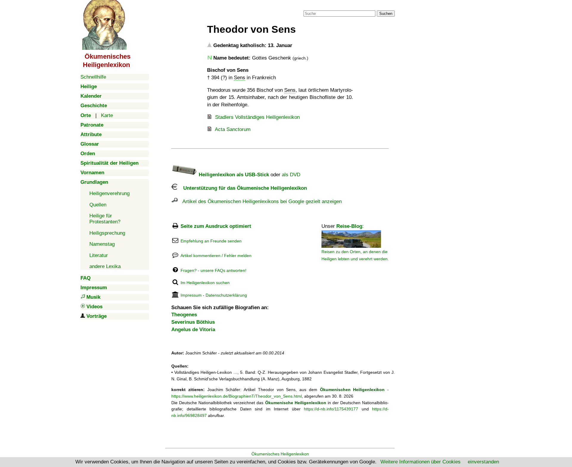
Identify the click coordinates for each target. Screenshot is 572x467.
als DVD (291, 175)
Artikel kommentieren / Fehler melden (216, 255)
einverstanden (483, 462)
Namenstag (102, 244)
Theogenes (184, 314)
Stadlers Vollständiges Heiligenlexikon (257, 117)
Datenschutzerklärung (226, 295)
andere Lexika (105, 266)
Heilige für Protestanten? (104, 219)
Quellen (97, 205)
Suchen (385, 13)
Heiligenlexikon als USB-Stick (233, 175)
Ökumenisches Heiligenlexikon (280, 454)
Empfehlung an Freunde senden (211, 241)
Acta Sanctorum (233, 129)
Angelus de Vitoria (193, 329)
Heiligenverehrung (109, 193)
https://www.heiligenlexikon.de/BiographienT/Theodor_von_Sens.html (236, 396)
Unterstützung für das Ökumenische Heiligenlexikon (242, 188)
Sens (239, 77)
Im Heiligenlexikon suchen (205, 282)
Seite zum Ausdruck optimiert (216, 226)
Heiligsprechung (107, 233)
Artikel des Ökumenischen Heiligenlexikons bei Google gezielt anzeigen (260, 201)
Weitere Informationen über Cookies (420, 462)
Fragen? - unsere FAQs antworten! (213, 270)
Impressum (191, 295)
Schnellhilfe (93, 77)
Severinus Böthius (193, 322)
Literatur (98, 255)
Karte (107, 115)
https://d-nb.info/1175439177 (331, 409)
